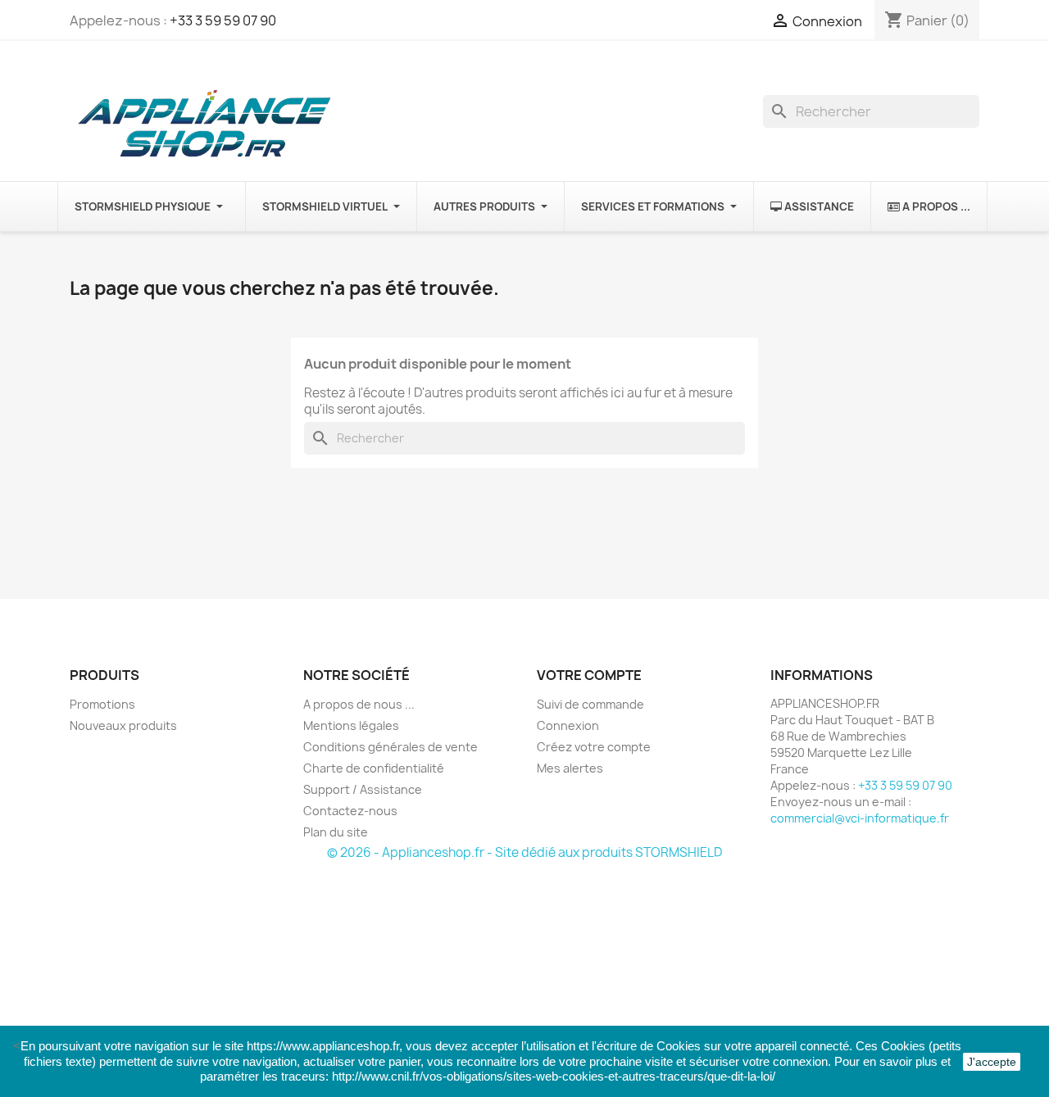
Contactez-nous (350, 810)
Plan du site (335, 832)
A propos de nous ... (359, 704)
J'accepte (991, 1061)
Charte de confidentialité (373, 768)
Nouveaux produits (123, 725)
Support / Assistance (362, 789)
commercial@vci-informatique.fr (859, 818)
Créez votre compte (594, 747)
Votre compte (589, 675)
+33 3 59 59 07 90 (223, 20)
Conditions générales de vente (390, 747)
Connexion (568, 725)
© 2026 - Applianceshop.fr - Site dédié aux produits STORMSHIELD (524, 852)
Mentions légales (351, 725)
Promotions (102, 704)
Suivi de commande (590, 704)
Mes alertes (570, 768)
